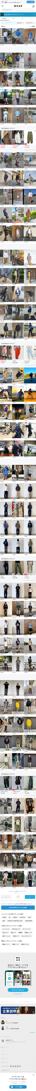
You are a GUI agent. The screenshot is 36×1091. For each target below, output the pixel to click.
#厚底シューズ (28, 932)
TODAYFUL (22, 917)
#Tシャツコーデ (26, 929)
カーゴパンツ (12, 1001)
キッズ (31, 18)
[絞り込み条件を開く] (2, 23)
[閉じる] (33, 1074)
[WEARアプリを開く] (33, 6)
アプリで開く (30, 2)
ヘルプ (3, 1050)
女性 (22, 18)
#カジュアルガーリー (26, 936)
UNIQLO (15, 917)
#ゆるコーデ (5, 932)
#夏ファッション (6, 936)
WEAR (2, 1001)
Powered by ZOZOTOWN (29, 149)
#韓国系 (20, 932)
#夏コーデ (13, 932)
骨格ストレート (6, 944)
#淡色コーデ (16, 936)
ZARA (29, 917)
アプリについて (18, 993)
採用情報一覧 (32, 1032)
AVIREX (4, 917)
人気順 (33, 26)
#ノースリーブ (5, 929)
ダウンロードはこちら (18, 990)
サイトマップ (4, 1054)
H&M (3, 920)
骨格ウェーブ (15, 944)
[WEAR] (18, 6)
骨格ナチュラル (25, 944)
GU (9, 917)
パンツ (7, 1001)
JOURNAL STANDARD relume (15, 920)
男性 (13, 18)
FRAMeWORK (28, 920)
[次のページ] (30, 897)
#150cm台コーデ (16, 929)
